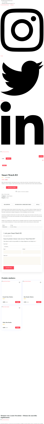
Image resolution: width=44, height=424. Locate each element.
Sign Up (8, 158)
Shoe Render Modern (29, 297)
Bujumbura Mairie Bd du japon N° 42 (8, 3)
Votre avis (5, 255)
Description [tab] (7, 204)
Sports (7, 197)
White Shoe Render (7, 322)
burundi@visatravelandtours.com (6, 0)
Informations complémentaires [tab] (23, 204)
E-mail (24, 249)
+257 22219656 (4, 2)
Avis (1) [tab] (37, 204)
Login (3, 158)
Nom (4, 249)
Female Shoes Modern (8, 297)
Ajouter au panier (12, 187)
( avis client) (7, 177)
